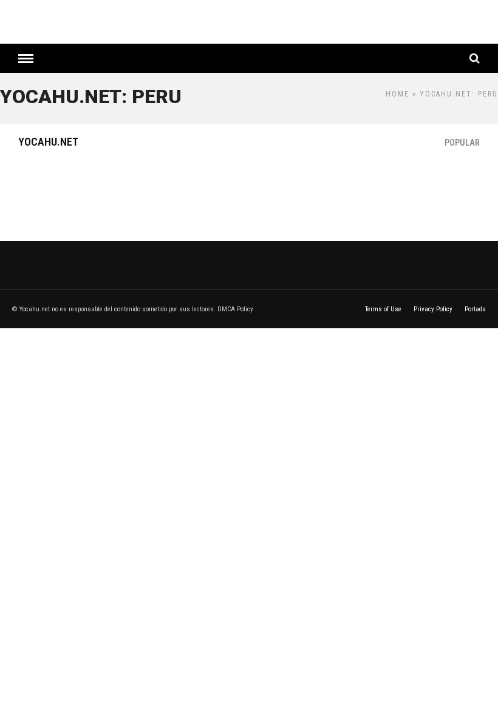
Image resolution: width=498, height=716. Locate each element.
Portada (475, 309)
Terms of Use (383, 309)
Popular (462, 142)
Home (397, 94)
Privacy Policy (433, 309)
